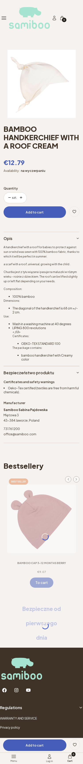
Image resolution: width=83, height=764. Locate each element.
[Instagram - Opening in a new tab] (16, 690)
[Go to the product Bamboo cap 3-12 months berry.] (41, 517)
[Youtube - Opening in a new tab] (28, 690)
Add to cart (35, 212)
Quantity (11, 188)
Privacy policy (10, 727)
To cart (41, 582)
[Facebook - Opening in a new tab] (4, 690)
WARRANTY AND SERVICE (18, 718)
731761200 (12, 429)
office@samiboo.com (20, 434)
